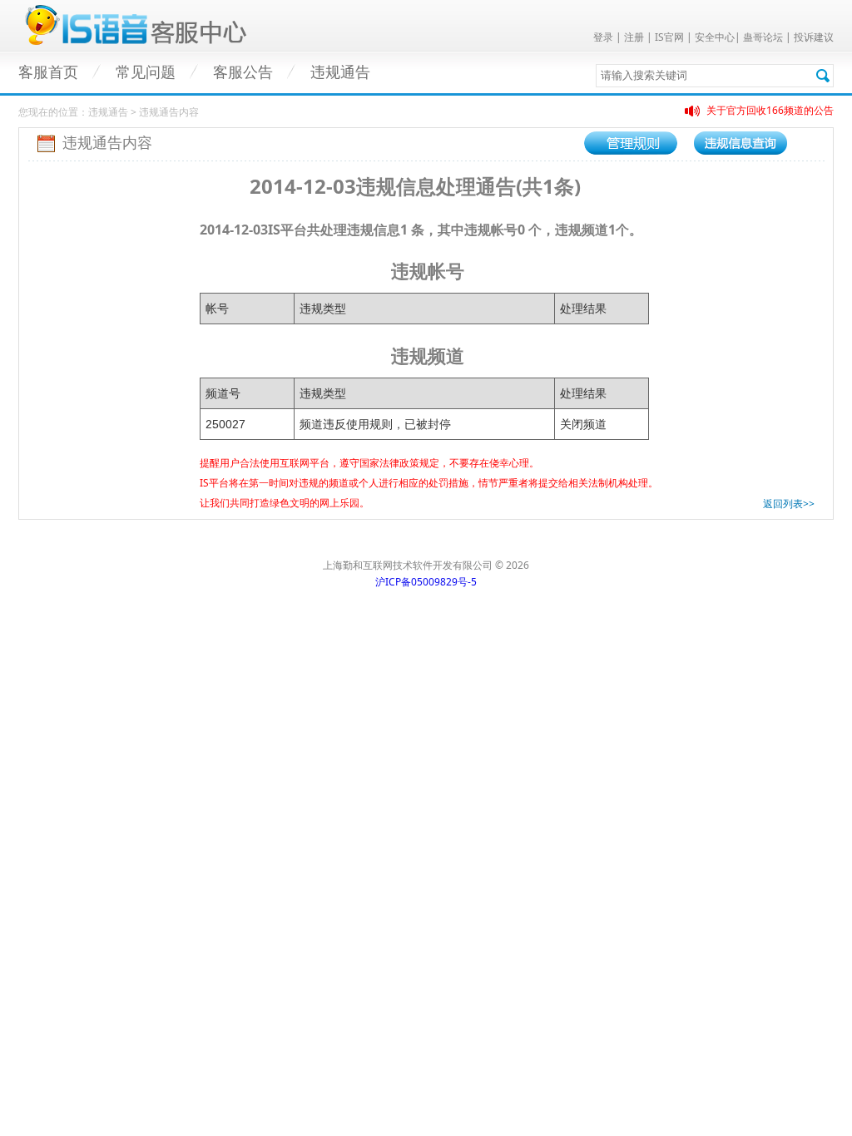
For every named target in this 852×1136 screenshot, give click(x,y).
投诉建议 (814, 37)
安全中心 (715, 37)
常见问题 (146, 72)
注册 (634, 37)
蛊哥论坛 (763, 37)
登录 (603, 37)
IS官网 (669, 37)
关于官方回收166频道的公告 (770, 110)
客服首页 (48, 72)
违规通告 (340, 72)
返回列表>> (789, 503)
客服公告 (243, 72)
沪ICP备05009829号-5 (426, 582)
